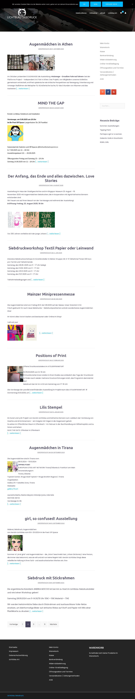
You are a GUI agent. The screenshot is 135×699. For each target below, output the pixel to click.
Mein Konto (104, 43)
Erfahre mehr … (112, 4)
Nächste (53, 624)
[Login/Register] (125, 13)
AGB (102, 79)
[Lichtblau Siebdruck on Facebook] (108, 92)
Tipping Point (105, 130)
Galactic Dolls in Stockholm (111, 138)
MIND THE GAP (51, 103)
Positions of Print (51, 355)
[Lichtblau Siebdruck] (22, 13)
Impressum (13, 651)
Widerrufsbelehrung (108, 59)
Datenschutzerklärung (18, 655)
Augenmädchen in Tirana (51, 447)
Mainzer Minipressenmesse (51, 294)
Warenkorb (104, 47)
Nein (95, 4)
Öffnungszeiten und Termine (112, 68)
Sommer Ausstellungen (109, 126)
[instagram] (102, 92)
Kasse (102, 51)
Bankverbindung (106, 55)
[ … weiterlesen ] (23, 88)
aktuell (102, 13)
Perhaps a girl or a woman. (111, 134)
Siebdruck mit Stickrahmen (51, 578)
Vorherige (13, 624)
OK (84, 4)
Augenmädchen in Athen (51, 44)
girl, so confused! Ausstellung (51, 518)
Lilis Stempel (51, 407)
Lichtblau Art (112, 13)
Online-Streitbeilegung (109, 64)
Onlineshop (93, 13)
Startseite (13, 647)
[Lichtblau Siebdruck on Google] (113, 92)
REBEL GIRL (104, 142)
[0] (121, 13)
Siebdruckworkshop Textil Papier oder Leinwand (51, 248)
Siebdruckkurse (81, 13)
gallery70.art (12, 489)
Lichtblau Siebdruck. (15, 695)
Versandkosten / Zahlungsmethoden (64, 676)
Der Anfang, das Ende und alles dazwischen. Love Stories (51, 178)
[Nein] (132, 4)
